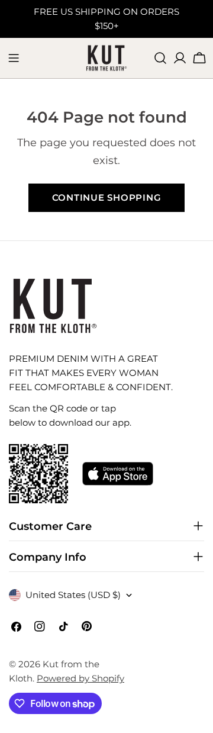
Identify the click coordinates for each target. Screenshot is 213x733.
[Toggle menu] (13, 58)
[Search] (160, 58)
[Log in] (180, 58)
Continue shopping (107, 197)
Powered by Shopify (80, 678)
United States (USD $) (73, 594)
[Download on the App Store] (117, 474)
